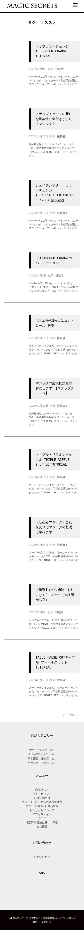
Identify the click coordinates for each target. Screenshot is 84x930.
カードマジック (37, 749)
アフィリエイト (42, 814)
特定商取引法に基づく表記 (42, 822)
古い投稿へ (71, 714)
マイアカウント (42, 793)
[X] (28, 891)
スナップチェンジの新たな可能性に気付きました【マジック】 (54, 119)
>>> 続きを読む (67, 84)
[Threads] (46, 891)
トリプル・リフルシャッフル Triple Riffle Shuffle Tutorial (54, 459)
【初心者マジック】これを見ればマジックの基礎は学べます (54, 527)
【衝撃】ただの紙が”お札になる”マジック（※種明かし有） (55, 595)
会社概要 (42, 826)
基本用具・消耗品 (38, 758)
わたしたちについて (42, 810)
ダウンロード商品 (38, 763)
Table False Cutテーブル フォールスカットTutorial (55, 662)
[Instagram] (37, 891)
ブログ (42, 818)
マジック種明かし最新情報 (42, 806)
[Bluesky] (56, 891)
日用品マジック (38, 754)
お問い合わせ (42, 856)
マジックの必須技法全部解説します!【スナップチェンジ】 (55, 388)
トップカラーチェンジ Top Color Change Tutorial (52, 51)
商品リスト (42, 789)
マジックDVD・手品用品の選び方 (42, 802)
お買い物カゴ (42, 797)
